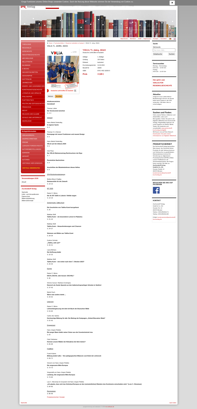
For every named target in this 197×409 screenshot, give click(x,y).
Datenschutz (26, 196)
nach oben (172, 403)
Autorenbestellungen (31, 149)
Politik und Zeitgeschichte (33, 103)
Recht (24, 110)
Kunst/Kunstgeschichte (32, 89)
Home (50, 43)
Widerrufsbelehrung (28, 198)
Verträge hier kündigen (32, 163)
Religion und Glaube (30, 114)
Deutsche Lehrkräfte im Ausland (75, 43)
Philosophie (27, 96)
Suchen (171, 54)
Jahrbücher (27, 82)
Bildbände (26, 65)
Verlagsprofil (28, 135)
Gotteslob (26, 79)
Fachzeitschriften (30, 72)
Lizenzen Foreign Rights (32, 146)
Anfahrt (25, 156)
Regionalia (26, 48)
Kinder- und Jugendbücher (33, 86)
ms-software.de (109, 406)
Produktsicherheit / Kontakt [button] (56, 397)
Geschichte (27, 51)
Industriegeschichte (31, 55)
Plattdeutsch (28, 100)
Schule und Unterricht (32, 117)
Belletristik (27, 62)
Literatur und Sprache (31, 93)
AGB (139, 39)
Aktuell (24, 182)
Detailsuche (157, 54)
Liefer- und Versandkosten (30, 194)
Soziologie (26, 121)
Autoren (25, 159)
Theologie (26, 44)
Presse (25, 142)
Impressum (147, 39)
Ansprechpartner (29, 139)
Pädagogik (26, 107)
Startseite (25, 192)
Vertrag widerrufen (31, 168)
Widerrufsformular (27, 200)
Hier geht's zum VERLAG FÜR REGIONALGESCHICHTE (162, 83)
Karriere (26, 153)
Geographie (27, 75)
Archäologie (27, 58)
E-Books (25, 69)
